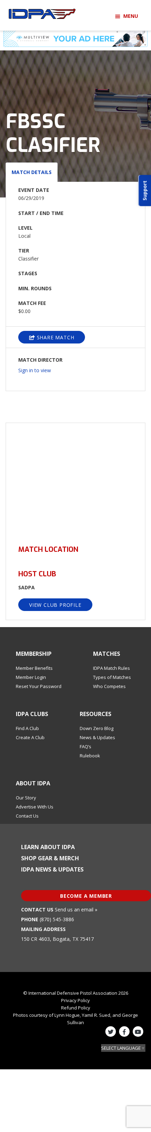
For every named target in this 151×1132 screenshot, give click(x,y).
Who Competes (109, 686)
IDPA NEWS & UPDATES (52, 869)
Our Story (26, 797)
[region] (75, 480)
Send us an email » (76, 909)
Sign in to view (34, 370)
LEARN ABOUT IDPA (48, 847)
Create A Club (30, 737)
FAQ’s (85, 746)
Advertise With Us (34, 807)
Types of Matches (112, 677)
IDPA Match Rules (111, 668)
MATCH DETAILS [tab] (32, 172)
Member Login (31, 677)
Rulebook (90, 755)
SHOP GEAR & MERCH (50, 858)
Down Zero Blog (96, 728)
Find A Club (27, 728)
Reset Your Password (38, 686)
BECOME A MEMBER (86, 896)
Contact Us (27, 816)
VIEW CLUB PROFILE (55, 605)
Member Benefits (34, 668)
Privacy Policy (75, 1000)
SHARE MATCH (54, 337)
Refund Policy (75, 1008)
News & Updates (97, 737)
